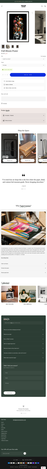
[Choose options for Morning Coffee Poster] (22, 157)
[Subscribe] (25, 453)
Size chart (44, 56)
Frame (2, 62)
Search (2, 422)
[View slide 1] (22, 189)
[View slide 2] (23, 189)
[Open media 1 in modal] (32, 13)
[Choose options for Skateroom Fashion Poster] (7, 157)
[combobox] (43, 468)
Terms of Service (4, 431)
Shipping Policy (4, 433)
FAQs (11, 322)
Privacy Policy (3, 436)
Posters (2, 429)
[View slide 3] (25, 189)
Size (2, 56)
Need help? (5, 103)
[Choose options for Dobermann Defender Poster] (4, 157)
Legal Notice (3, 438)
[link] (19, 420)
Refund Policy (3, 435)
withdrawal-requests (4, 440)
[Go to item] (3, 46)
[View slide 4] (25, 413)
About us (2, 424)
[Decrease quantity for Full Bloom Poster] (2, 75)
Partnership (3, 427)
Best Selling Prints (4, 257)
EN (44, 467)
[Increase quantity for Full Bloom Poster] (7, 75)
